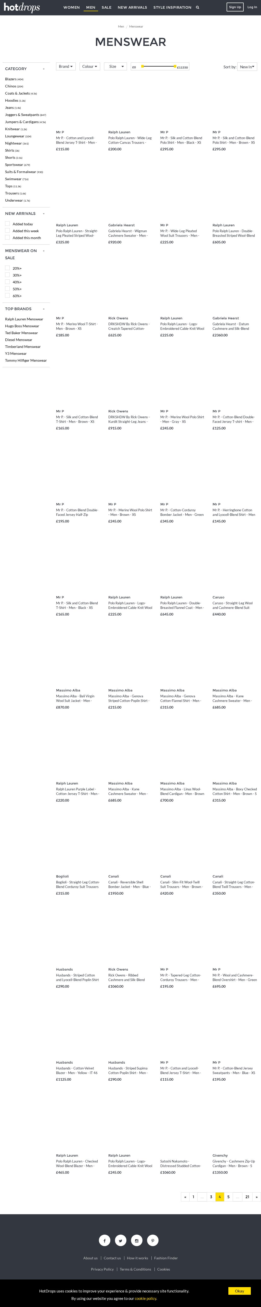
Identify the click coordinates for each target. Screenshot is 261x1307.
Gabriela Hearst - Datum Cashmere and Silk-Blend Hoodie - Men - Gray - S (231, 328)
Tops (13, 186)
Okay (239, 1291)
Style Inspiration (172, 7)
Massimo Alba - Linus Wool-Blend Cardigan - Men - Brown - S (182, 793)
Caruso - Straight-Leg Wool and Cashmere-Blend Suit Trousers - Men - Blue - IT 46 (234, 607)
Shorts (13, 157)
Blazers (14, 79)
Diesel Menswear (18, 339)
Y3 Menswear (16, 353)
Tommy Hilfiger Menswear (26, 360)
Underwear (17, 200)
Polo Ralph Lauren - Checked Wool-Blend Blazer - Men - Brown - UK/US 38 (77, 1165)
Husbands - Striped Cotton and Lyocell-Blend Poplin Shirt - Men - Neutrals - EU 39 (77, 979)
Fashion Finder (166, 1258)
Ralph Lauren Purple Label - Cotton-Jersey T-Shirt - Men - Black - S (77, 793)
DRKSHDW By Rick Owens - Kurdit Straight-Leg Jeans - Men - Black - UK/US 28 (129, 421)
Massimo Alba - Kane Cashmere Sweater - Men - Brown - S (128, 793)
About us (90, 1258)
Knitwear (16, 129)
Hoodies (15, 100)
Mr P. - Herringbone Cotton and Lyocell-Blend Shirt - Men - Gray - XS (234, 514)
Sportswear (17, 164)
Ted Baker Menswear (21, 333)
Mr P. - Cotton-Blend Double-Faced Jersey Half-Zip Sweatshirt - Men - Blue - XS (77, 514)
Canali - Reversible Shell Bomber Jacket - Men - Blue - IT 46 (129, 886)
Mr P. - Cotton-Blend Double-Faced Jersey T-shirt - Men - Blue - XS (234, 421)
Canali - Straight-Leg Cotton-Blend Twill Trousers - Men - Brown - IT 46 (234, 886)
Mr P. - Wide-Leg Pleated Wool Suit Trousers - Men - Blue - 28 (179, 235)
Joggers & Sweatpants (25, 114)
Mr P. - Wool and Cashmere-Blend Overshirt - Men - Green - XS (235, 979)
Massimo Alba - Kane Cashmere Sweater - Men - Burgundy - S (232, 700)
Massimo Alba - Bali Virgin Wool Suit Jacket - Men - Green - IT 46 (75, 700)
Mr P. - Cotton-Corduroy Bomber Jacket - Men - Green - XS (182, 514)
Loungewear (18, 136)
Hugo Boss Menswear (22, 326)
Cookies (163, 1269)
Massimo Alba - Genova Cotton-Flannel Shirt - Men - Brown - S (180, 700)
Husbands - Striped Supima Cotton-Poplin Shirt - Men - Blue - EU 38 (128, 1072)
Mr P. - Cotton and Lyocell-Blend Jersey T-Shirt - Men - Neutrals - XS (76, 142)
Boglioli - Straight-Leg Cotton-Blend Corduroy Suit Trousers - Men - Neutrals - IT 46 (78, 886)
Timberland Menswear (23, 346)
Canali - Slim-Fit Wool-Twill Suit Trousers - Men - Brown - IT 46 (181, 886)
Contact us (112, 1258)
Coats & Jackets (21, 93)
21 (247, 1196)
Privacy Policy (102, 1269)
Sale (106, 7)
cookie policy (145, 1298)
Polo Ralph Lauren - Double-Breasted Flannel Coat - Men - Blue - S (182, 607)
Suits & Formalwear (24, 171)
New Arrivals (132, 7)
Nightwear (17, 143)
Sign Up (235, 7)
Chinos (14, 86)
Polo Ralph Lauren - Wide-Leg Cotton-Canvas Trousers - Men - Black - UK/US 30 (130, 142)
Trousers (15, 193)
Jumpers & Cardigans (25, 122)
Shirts (12, 150)
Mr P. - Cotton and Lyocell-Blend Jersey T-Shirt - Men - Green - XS (180, 1072)
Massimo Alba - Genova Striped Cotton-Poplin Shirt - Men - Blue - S (129, 700)
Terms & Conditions (135, 1269)
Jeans (13, 107)
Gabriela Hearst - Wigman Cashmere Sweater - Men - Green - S (128, 235)
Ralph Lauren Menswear (24, 319)
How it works (137, 1258)
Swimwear (17, 179)
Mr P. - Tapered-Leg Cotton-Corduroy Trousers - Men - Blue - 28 (180, 979)
